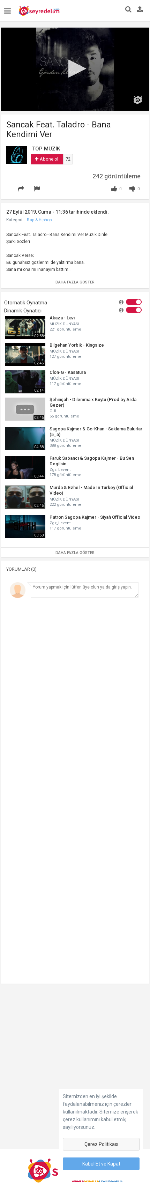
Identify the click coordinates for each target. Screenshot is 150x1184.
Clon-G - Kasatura (68, 372)
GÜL (53, 411)
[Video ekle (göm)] (10, 184)
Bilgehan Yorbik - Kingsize (77, 345)
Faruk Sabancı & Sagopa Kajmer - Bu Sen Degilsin (92, 461)
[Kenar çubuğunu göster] (9, 8)
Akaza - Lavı (62, 317)
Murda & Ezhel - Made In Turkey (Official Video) (91, 490)
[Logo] (138, 100)
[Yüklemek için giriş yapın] (140, 10)
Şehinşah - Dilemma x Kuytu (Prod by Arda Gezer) (93, 402)
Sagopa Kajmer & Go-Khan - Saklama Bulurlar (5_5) (96, 431)
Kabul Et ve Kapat (101, 1164)
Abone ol (49, 159)
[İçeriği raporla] (38, 189)
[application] (75, 69)
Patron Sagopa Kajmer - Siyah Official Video (95, 517)
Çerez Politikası (101, 1144)
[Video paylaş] (22, 189)
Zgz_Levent (60, 469)
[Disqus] (75, 697)
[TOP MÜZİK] (16, 154)
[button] (75, 68)
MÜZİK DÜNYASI (64, 324)
